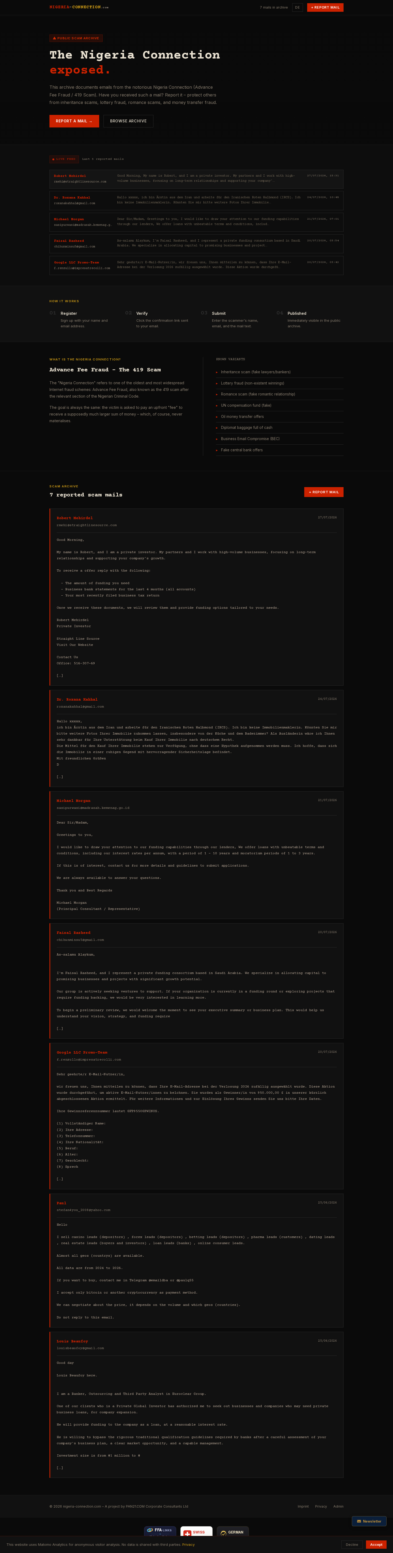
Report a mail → (74, 121)
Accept (376, 1545)
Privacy (321, 1506)
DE (297, 7)
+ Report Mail (325, 7)
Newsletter (372, 1521)
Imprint (303, 1506)
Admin (338, 1506)
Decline (352, 1545)
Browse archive (128, 121)
